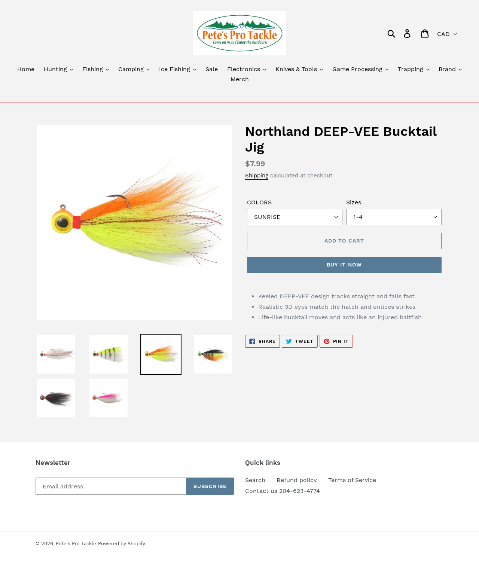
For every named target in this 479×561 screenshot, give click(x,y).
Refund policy (297, 480)
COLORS (259, 202)
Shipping (256, 175)
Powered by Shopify (121, 543)
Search (255, 480)
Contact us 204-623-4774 (282, 490)
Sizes (353, 202)
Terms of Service (352, 480)
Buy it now (344, 265)
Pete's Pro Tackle (76, 543)
